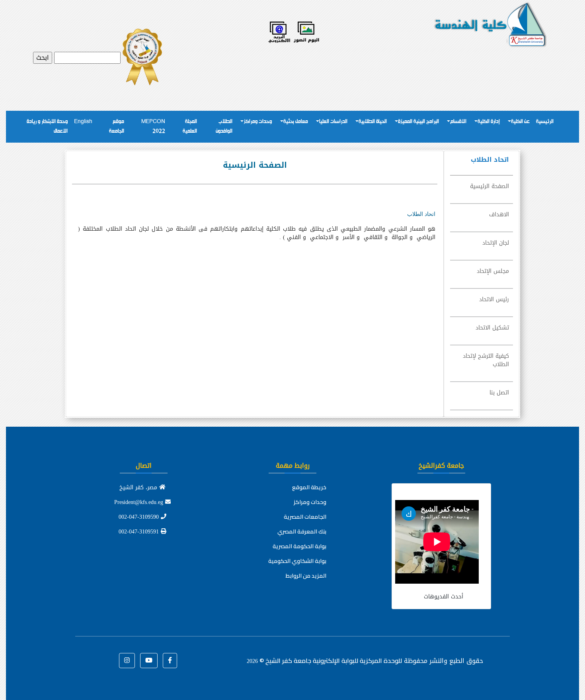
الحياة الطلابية (373, 122)
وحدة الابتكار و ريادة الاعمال (47, 126)
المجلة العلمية (190, 126)
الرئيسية (545, 122)
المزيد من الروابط (306, 576)
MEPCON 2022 (153, 126)
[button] (170, 660)
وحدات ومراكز (258, 122)
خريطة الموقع (309, 487)
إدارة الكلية (489, 122)
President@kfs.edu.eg (139, 502)
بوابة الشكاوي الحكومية (297, 561)
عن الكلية (520, 122)
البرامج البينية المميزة (418, 122)
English (83, 122)
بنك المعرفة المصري (301, 531)
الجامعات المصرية (305, 517)
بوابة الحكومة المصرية (299, 546)
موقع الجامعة (116, 126)
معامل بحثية (295, 122)
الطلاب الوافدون (224, 126)
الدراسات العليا (333, 122)
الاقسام (458, 122)
